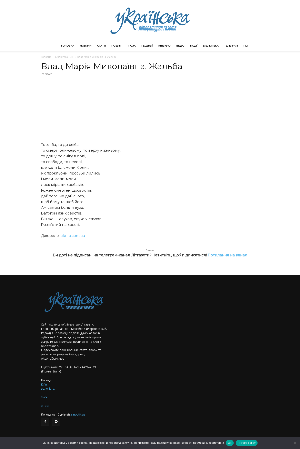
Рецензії (147, 45)
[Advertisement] (150, 109)
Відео (180, 45)
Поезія (116, 45)
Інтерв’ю (164, 45)
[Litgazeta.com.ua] (150, 20)
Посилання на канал (227, 255)
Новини (85, 45)
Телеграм (231, 45)
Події (193, 45)
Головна (67, 45)
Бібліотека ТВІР (64, 57)
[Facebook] (45, 422)
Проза (131, 45)
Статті (101, 45)
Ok (230, 442)
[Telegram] (56, 422)
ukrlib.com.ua (72, 235)
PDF (246, 45)
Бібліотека (211, 45)
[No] (295, 443)
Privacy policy (247, 442)
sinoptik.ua (78, 414)
